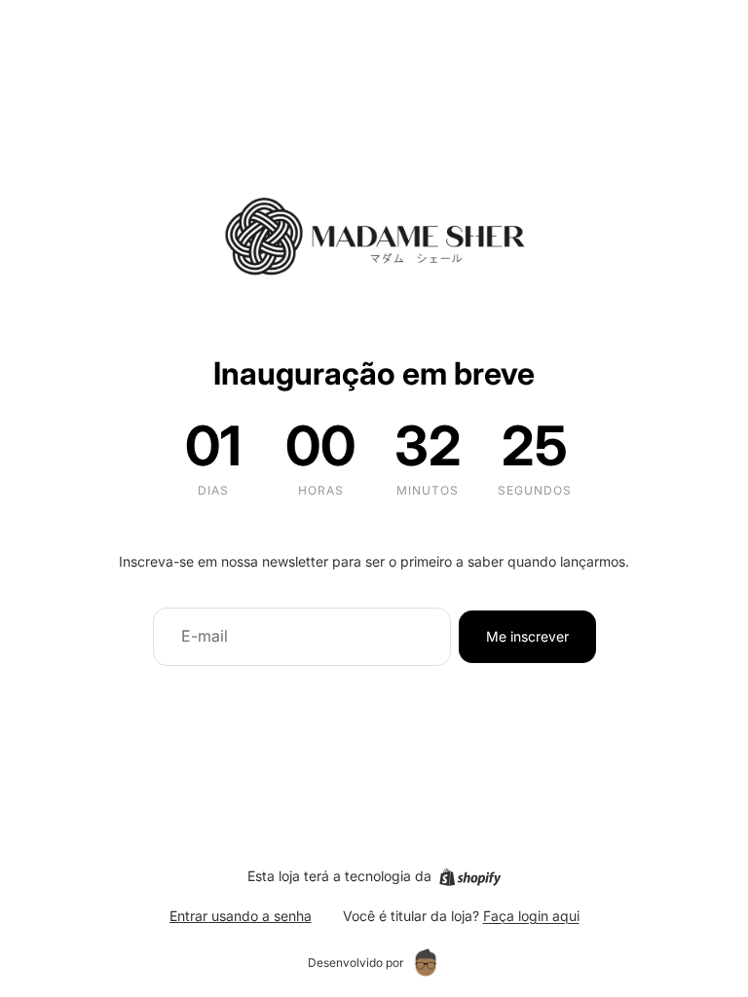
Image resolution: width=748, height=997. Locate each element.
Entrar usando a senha (240, 915)
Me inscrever (527, 636)
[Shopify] (470, 877)
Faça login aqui (531, 915)
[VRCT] (425, 963)
